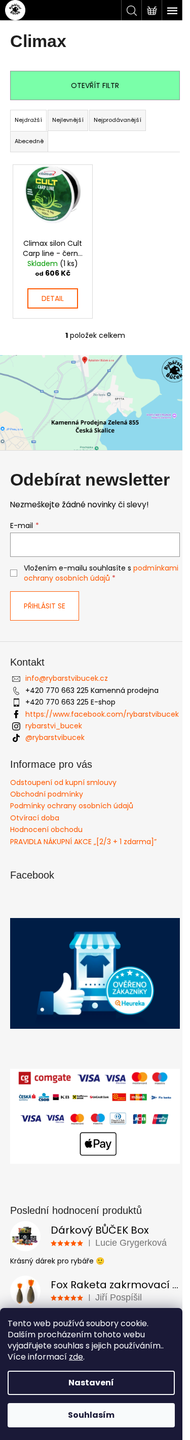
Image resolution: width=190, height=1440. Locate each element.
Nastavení (91, 1382)
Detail (53, 298)
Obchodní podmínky (46, 794)
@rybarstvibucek (55, 737)
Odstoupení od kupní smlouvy (63, 782)
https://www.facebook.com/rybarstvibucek (102, 714)
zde (76, 1357)
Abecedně (29, 141)
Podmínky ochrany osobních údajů (71, 806)
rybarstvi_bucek (53, 726)
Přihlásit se (44, 606)
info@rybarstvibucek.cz (66, 678)
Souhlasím (91, 1415)
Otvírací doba (34, 818)
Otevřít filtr (95, 85)
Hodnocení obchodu (46, 829)
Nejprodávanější (117, 120)
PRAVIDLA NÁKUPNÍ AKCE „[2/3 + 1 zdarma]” (83, 842)
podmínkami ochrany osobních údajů (101, 573)
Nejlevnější (68, 120)
